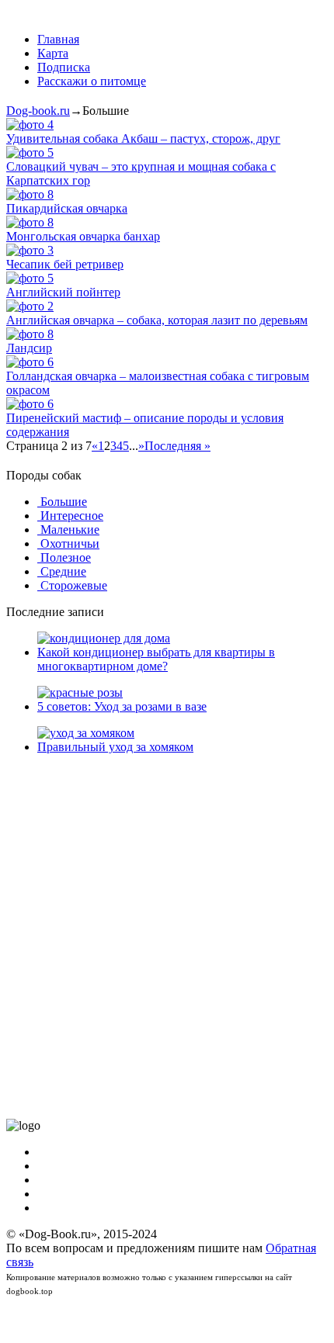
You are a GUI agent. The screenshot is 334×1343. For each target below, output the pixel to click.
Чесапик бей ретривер (65, 264)
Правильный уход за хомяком (115, 746)
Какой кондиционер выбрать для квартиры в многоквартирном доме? (156, 659)
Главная (58, 39)
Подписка (63, 67)
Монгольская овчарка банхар (83, 236)
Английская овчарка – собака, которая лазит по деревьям (157, 320)
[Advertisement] (167, 936)
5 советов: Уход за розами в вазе (122, 706)
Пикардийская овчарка (66, 208)
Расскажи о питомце (91, 81)
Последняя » (177, 445)
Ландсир (29, 348)
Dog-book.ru (38, 110)
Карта (52, 53)
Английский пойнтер (63, 292)
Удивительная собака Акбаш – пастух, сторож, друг (143, 138)
